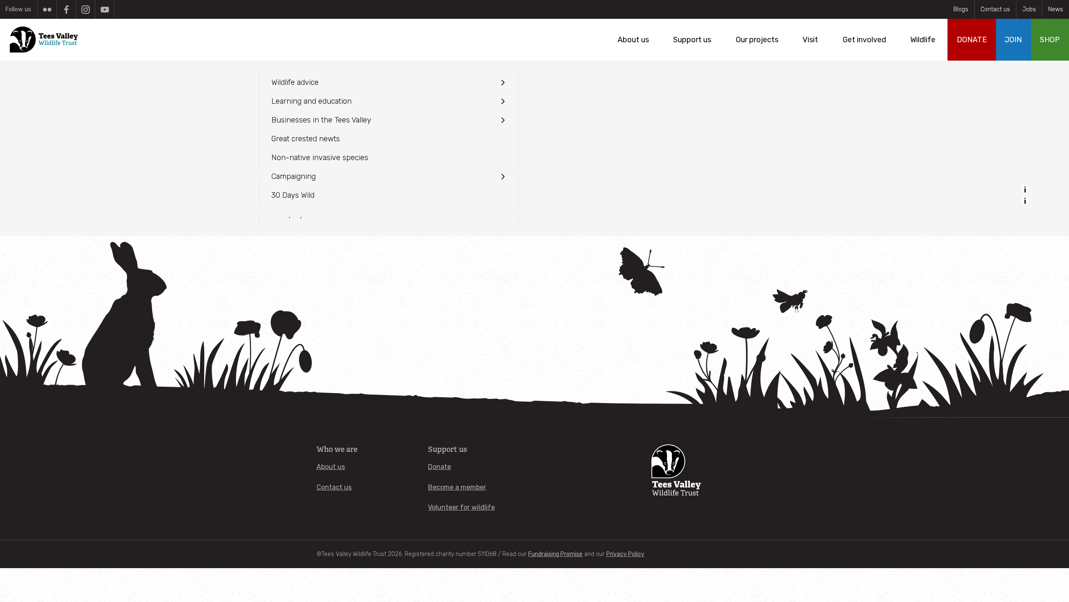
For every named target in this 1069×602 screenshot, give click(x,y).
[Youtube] (104, 9)
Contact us (995, 9)
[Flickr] (47, 9)
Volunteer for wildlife (461, 507)
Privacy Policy (625, 554)
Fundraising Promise (555, 554)
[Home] (44, 40)
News (1055, 9)
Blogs (960, 9)
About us (331, 467)
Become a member (457, 487)
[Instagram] (85, 9)
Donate (439, 467)
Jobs (1029, 9)
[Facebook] (66, 9)
